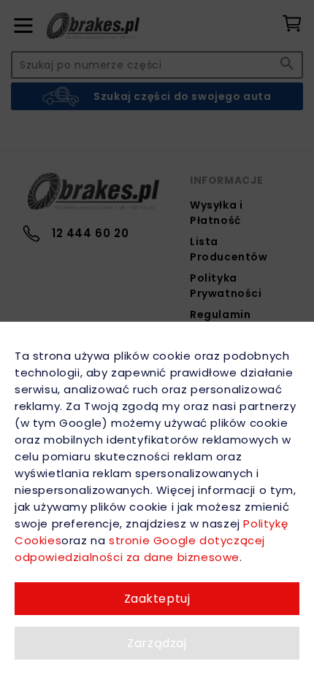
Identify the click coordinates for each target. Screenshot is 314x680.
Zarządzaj (156, 643)
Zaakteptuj (157, 598)
